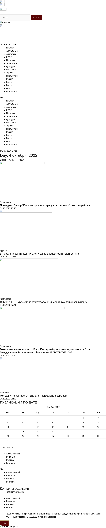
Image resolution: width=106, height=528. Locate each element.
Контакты (10, 463)
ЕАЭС (9, 57)
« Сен (3, 447)
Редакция (10, 457)
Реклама (10, 460)
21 (68, 432)
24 (7, 436)
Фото (8, 88)
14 (68, 427)
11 (23, 427)
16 (98, 427)
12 (38, 427)
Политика (10, 60)
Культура (10, 66)
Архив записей (13, 454)
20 (53, 432)
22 (83, 432)
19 (38, 432)
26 (38, 436)
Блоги (9, 82)
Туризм (9, 73)
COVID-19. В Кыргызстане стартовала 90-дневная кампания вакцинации (43, 302)
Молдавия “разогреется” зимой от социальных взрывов (33, 395)
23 (98, 432)
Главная (10, 48)
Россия (9, 79)
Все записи (11, 91)
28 (68, 436)
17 (7, 432)
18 (23, 432)
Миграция (11, 69)
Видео (9, 85)
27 (53, 436)
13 (53, 427)
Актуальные (12, 51)
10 (7, 427)
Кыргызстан (12, 76)
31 (7, 441)
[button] (53, 97)
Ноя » (10, 447)
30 (98, 436)
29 (83, 436)
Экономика (11, 63)
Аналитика (11, 54)
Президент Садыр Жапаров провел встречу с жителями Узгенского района (45, 205)
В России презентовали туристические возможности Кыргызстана (39, 253)
